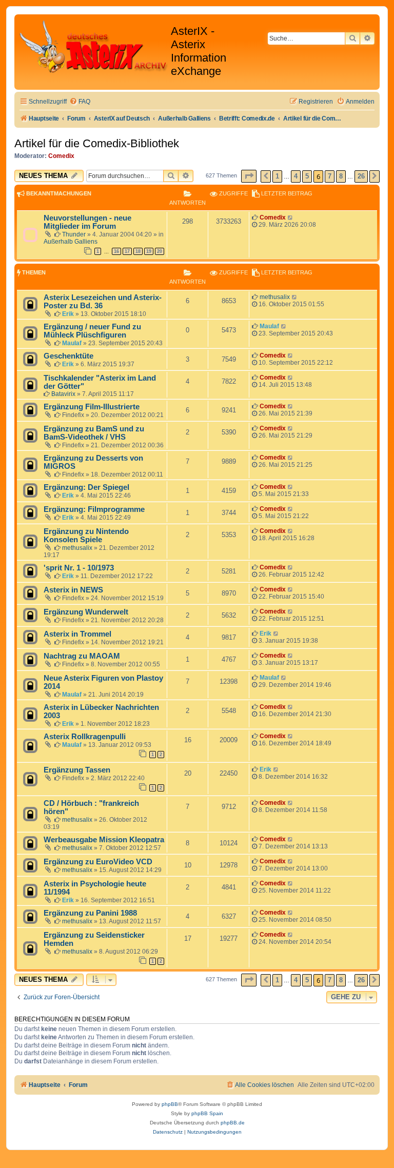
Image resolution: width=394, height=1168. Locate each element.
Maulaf (72, 343)
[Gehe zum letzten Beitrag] (290, 217)
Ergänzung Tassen (77, 770)
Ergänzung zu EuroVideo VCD (98, 862)
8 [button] (341, 176)
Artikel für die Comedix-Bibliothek (96, 143)
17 (127, 251)
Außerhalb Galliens (70, 241)
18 (138, 251)
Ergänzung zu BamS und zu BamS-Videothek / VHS (94, 433)
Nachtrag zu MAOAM (82, 656)
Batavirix (63, 394)
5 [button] (307, 176)
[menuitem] (79, 102)
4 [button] (296, 176)
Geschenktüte (68, 356)
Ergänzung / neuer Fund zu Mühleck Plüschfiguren (92, 331)
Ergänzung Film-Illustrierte (92, 407)
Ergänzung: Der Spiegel (86, 487)
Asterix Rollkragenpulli (85, 737)
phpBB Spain (207, 1113)
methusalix (275, 297)
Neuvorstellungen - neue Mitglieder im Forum (87, 222)
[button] (249, 176)
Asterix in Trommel (77, 634)
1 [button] (277, 176)
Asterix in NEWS (73, 590)
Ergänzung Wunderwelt (86, 612)
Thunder (74, 234)
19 (148, 251)
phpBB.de (233, 1122)
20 (159, 251)
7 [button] (329, 176)
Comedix (61, 156)
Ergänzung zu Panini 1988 (90, 913)
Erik (68, 314)
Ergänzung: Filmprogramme (94, 509)
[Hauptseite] (94, 46)
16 (116, 251)
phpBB (170, 1104)
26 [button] (361, 176)
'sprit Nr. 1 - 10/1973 (79, 568)
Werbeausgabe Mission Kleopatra (104, 840)
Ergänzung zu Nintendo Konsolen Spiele (86, 535)
